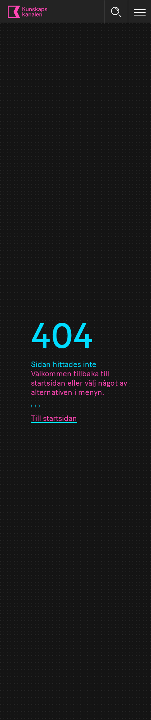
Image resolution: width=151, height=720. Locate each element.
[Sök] (116, 12)
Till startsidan (54, 419)
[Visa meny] (140, 12)
